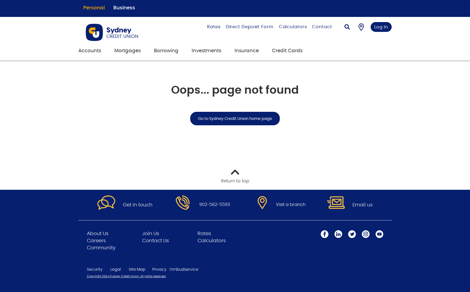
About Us (97, 233)
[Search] (347, 27)
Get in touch (138, 205)
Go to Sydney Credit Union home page (235, 119)
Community (101, 247)
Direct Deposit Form (250, 27)
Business (124, 7)
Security (95, 269)
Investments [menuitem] (206, 50)
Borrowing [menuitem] (166, 50)
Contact (322, 27)
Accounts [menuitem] (89, 50)
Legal (115, 269)
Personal (94, 7)
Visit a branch (291, 205)
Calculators (293, 27)
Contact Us (155, 240)
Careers (96, 240)
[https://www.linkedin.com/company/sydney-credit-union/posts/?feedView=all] (338, 234)
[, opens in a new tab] (182, 203)
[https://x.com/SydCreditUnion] (352, 234)
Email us (362, 205)
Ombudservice (183, 269)
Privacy (159, 269)
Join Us (150, 233)
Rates (214, 27)
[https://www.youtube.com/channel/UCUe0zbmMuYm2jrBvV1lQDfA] (379, 234)
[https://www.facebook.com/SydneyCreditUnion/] (325, 234)
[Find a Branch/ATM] (361, 27)
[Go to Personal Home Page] (126, 32)
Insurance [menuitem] (247, 50)
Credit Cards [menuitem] (287, 50)
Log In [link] (381, 27)
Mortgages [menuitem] (127, 50)
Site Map (137, 269)
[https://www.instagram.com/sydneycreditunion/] (366, 234)
